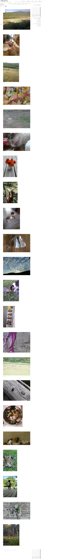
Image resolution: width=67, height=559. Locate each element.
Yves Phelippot (39, 25)
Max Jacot (39, 22)
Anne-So (40, 18)
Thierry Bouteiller (38, 19)
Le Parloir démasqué (37, 24)
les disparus (27, 3)
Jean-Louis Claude (38, 21)
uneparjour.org (4, 0)
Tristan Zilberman (38, 26)
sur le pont (14, 3)
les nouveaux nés (19, 3)
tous (30, 3)
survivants (23, 3)
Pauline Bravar (39, 20)
